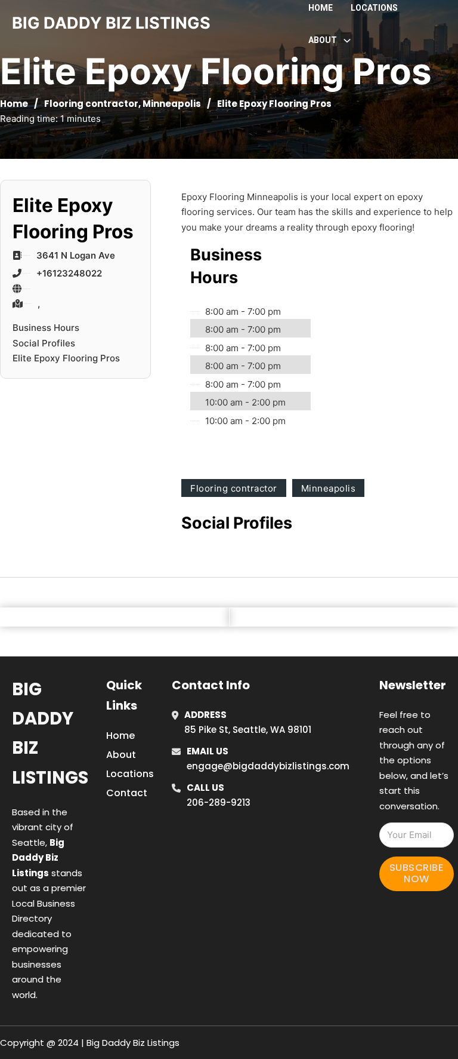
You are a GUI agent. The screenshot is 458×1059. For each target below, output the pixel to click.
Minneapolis (172, 103)
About (121, 755)
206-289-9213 (218, 802)
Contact (126, 793)
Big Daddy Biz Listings (50, 733)
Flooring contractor (91, 103)
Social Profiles (44, 343)
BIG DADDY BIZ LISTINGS (111, 23)
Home (320, 8)
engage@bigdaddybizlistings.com (268, 766)
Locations (374, 8)
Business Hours (46, 327)
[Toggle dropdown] (347, 40)
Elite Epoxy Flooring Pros (66, 358)
